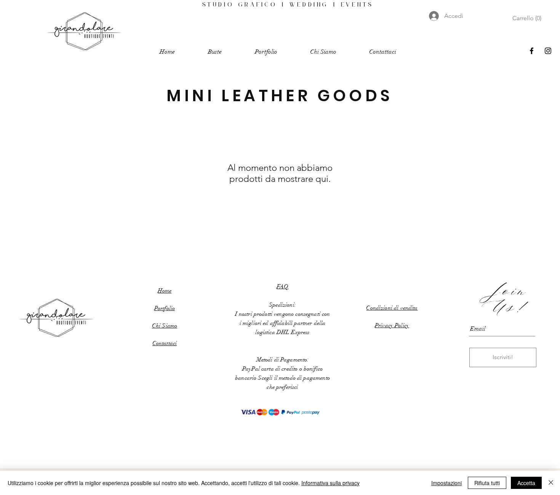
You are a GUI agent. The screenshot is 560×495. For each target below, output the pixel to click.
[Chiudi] (550, 483)
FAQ (282, 286)
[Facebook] (531, 50)
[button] (528, 18)
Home (165, 290)
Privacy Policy (392, 325)
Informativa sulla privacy (330, 483)
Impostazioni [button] (446, 483)
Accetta (526, 483)
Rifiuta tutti (487, 483)
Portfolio (164, 308)
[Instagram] (548, 50)
